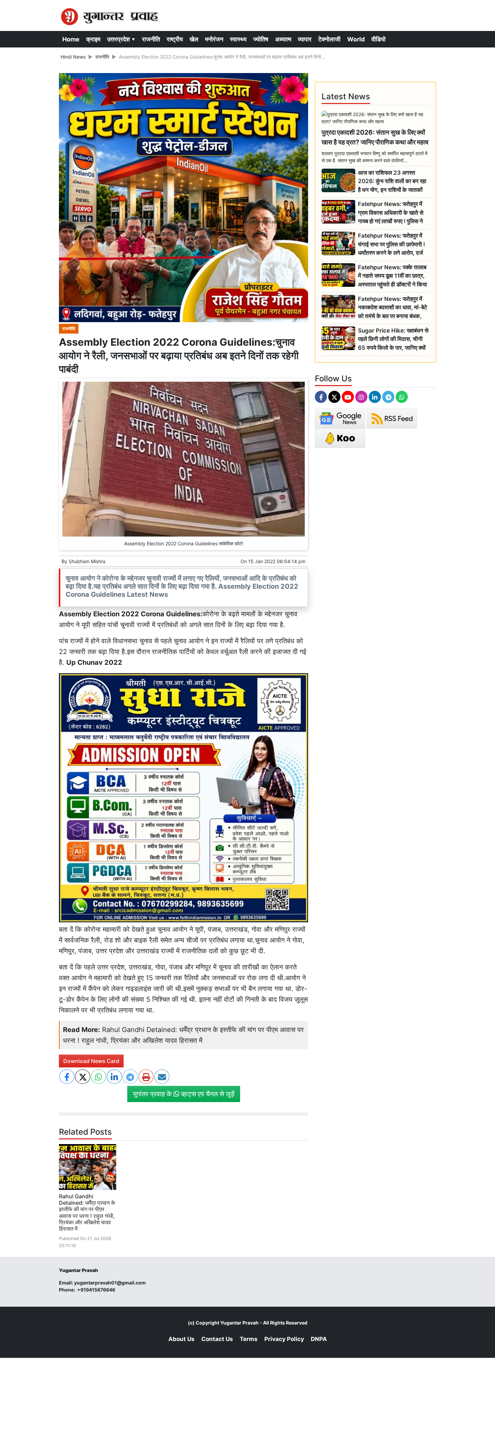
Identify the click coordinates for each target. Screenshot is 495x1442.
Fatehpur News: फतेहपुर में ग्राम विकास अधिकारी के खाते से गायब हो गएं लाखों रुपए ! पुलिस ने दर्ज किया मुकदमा (390, 213)
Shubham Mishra (87, 561)
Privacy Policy (284, 1339)
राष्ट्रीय (175, 39)
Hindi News (73, 57)
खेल (194, 39)
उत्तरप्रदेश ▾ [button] (121, 39)
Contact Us (217, 1339)
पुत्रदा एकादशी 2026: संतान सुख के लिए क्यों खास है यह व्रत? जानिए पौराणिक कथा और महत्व (375, 137)
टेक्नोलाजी (329, 39)
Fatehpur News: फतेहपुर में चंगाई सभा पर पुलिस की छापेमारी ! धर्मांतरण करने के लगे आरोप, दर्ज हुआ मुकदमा (391, 244)
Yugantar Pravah (239, 1323)
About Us (181, 1339)
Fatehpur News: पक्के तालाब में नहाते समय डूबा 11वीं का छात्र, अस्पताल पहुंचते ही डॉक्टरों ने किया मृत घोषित (392, 276)
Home (70, 39)
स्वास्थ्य (238, 39)
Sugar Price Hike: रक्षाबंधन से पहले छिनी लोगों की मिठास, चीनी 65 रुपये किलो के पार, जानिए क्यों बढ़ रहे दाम (393, 339)
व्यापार (304, 39)
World (356, 39)
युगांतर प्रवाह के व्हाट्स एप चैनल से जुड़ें (183, 1094)
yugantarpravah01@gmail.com (110, 1282)
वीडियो (378, 39)
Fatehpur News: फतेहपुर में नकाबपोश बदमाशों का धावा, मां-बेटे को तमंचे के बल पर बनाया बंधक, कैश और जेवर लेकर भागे (392, 308)
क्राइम (93, 39)
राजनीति (151, 39)
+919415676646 (96, 1290)
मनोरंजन (214, 39)
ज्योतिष (260, 39)
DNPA (319, 1339)
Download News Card (91, 1061)
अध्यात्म (283, 39)
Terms (249, 1339)
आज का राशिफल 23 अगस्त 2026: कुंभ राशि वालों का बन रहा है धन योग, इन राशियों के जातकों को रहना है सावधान (392, 181)
